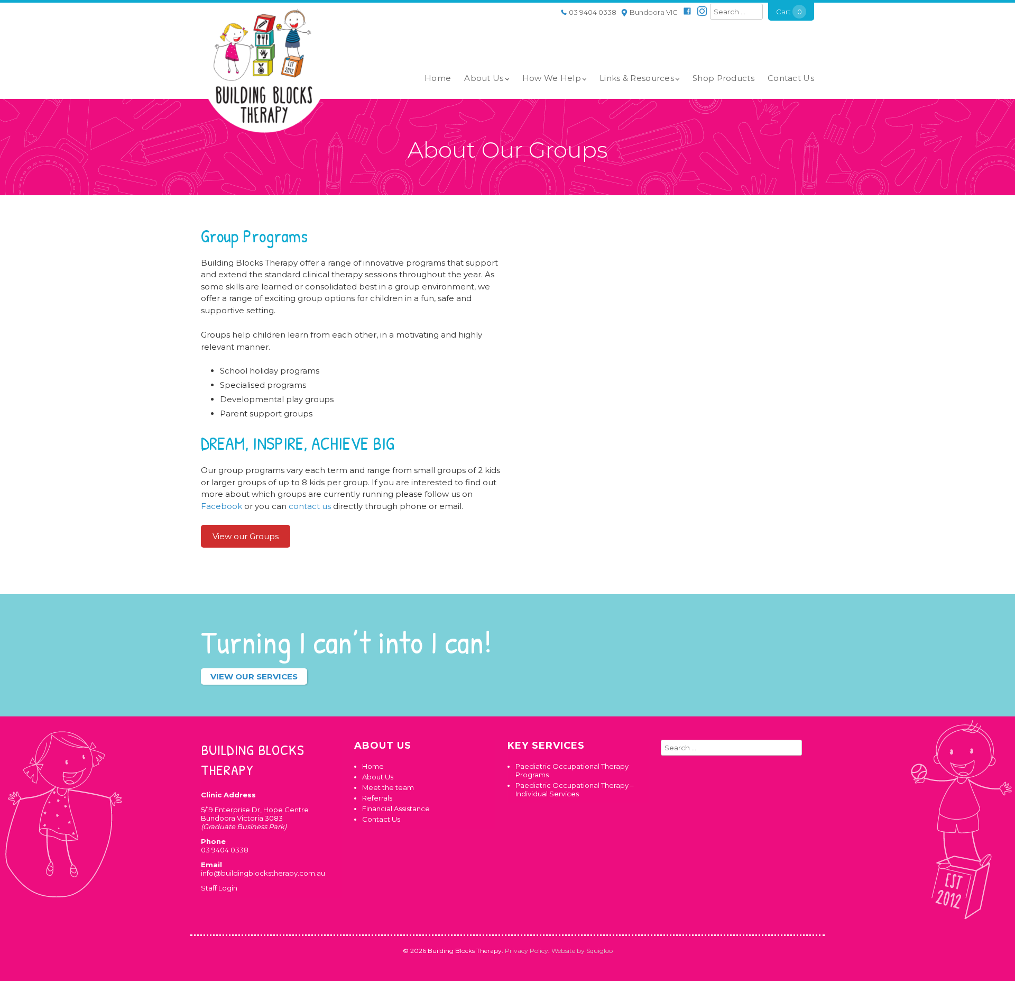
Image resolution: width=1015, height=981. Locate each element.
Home (438, 78)
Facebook (221, 506)
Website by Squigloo (582, 951)
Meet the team (388, 787)
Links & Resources (636, 78)
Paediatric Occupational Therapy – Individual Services (574, 789)
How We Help (551, 78)
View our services (254, 676)
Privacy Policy (526, 951)
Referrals (377, 798)
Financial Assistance (396, 808)
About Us (483, 78)
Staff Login (219, 888)
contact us (310, 506)
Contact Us (791, 78)
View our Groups (246, 536)
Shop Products (723, 78)
